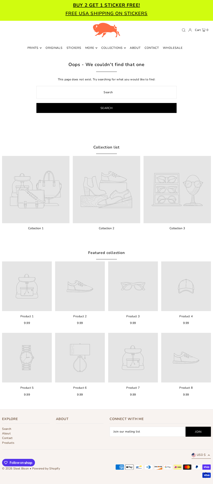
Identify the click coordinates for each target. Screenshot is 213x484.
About (6, 433)
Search (6, 429)
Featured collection (106, 252)
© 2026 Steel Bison (15, 469)
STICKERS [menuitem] (74, 48)
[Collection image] (35, 189)
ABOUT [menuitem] (135, 48)
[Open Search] (183, 30)
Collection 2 (106, 228)
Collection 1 (35, 228)
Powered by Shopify (46, 469)
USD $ (201, 455)
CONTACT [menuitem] (152, 48)
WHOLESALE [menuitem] (172, 48)
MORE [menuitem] (89, 48)
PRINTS (32, 48)
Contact (7, 438)
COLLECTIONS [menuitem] (112, 48)
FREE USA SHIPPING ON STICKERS (107, 13)
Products (8, 443)
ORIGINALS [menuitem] (54, 48)
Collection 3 (177, 228)
